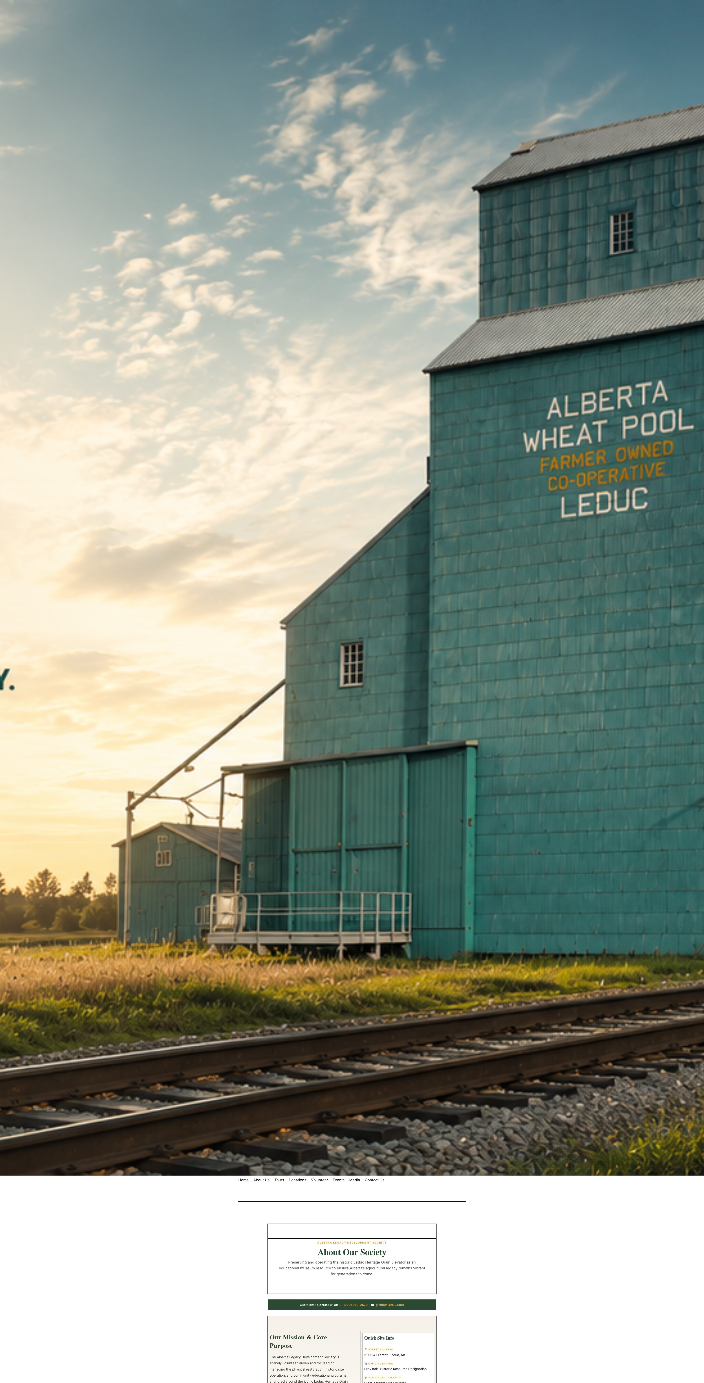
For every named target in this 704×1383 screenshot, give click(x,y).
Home (243, 1180)
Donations (297, 1180)
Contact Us (374, 1180)
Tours (279, 1180)
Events (338, 1180)
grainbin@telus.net (389, 1305)
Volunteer (319, 1180)
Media (354, 1180)
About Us (261, 1180)
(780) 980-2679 (356, 1305)
